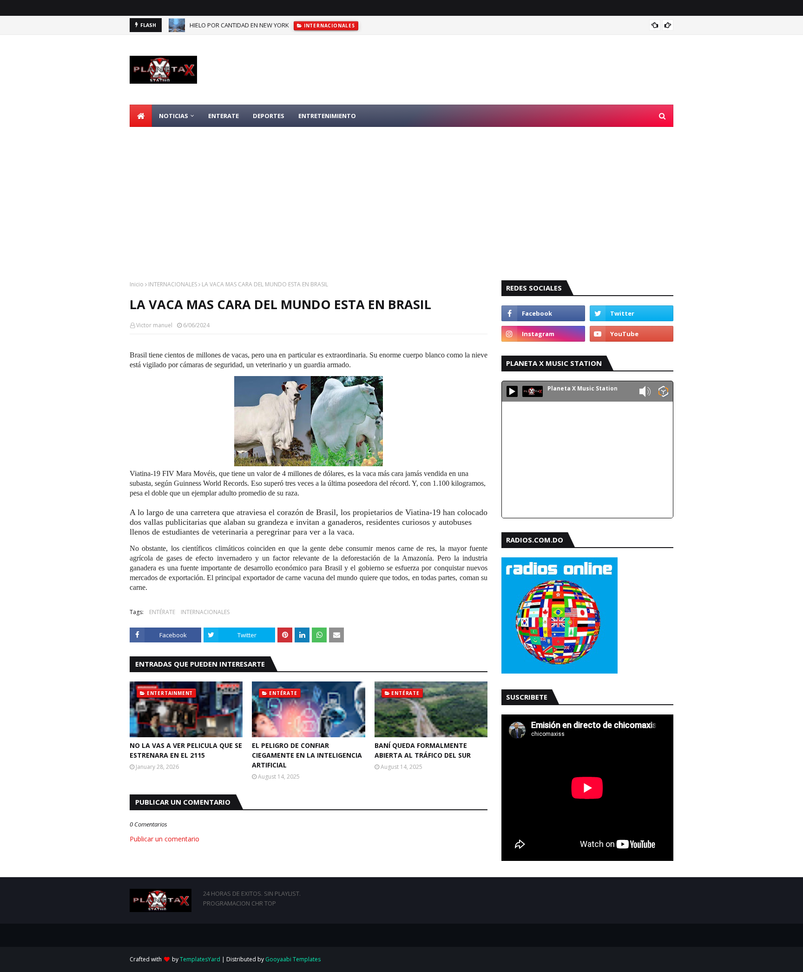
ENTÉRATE (162, 612)
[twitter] (631, 313)
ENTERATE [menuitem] (223, 116)
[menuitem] (141, 116)
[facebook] (543, 313)
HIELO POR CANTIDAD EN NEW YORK (239, 25)
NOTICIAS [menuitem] (173, 116)
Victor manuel (154, 325)
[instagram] (543, 334)
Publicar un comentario (164, 838)
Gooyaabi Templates (293, 959)
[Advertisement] (401, 197)
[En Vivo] (512, 391)
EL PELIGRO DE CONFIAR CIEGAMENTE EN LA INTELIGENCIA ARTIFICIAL (307, 755)
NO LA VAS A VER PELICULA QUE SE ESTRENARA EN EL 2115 (186, 750)
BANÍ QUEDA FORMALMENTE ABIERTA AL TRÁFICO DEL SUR (423, 750)
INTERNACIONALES (172, 284)
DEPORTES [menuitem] (268, 116)
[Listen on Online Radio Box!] (663, 392)
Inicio (137, 284)
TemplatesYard (200, 959)
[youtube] (631, 334)
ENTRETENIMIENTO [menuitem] (327, 116)
